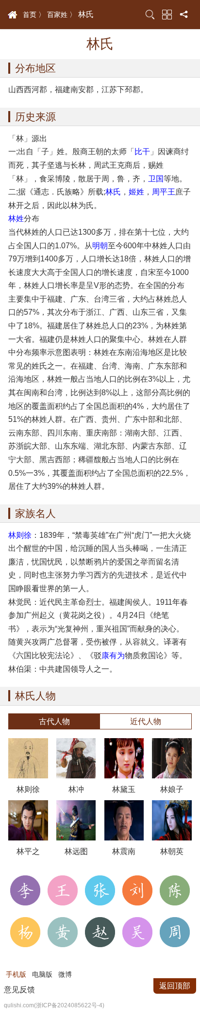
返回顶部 (174, 986)
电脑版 (42, 974)
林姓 (16, 218)
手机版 (16, 974)
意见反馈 (19, 989)
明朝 (100, 245)
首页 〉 (34, 14)
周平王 (163, 191)
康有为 (113, 655)
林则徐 (20, 535)
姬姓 (136, 191)
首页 (12, 15)
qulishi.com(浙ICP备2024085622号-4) (54, 1005)
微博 (65, 974)
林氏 (113, 191)
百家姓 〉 (61, 14)
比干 (142, 151)
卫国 (156, 178)
